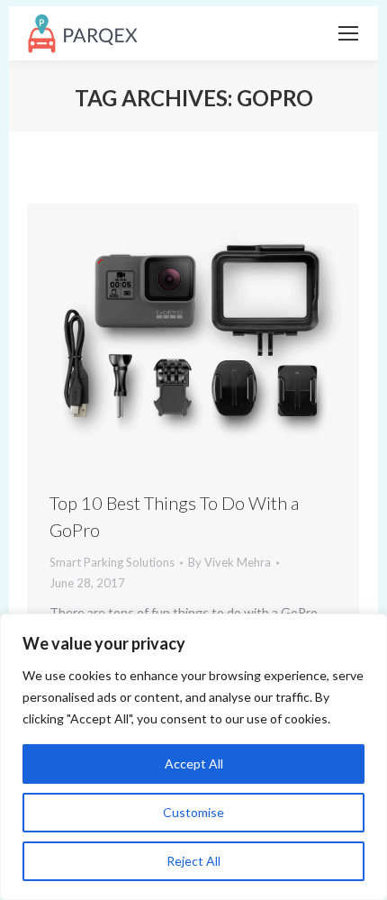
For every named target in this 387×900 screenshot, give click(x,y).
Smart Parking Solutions (112, 562)
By (229, 562)
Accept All (194, 763)
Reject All (193, 860)
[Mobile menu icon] (348, 33)
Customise (193, 812)
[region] (193, 757)
